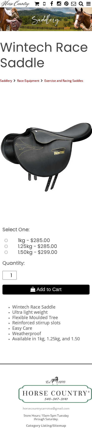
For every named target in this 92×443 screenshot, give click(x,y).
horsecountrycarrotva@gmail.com (46, 408)
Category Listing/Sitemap (46, 425)
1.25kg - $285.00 (37, 246)
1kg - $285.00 (33, 240)
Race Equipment (28, 81)
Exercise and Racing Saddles (63, 81)
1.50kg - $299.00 (37, 252)
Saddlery (6, 81)
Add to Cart (48, 289)
